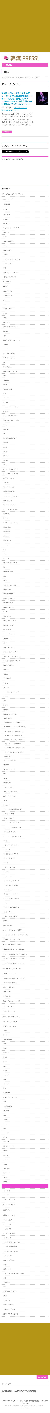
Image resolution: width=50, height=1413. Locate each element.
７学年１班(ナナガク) (9, 1199)
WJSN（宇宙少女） (9, 787)
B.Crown (5, 1052)
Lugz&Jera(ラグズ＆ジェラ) (11, 228)
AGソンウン (7, 322)
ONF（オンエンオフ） (9, 585)
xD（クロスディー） (9, 756)
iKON (5, 447)
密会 (4, 1286)
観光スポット (7, 1210)
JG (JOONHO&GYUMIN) (10, 469)
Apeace (5, 331)
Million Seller (7, 527)
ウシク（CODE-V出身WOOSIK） (13, 809)
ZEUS (5, 800)
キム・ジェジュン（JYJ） (12, 1001)
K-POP (5, 286)
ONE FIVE (6, 1142)
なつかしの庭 (7, 1224)
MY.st (5, 554)
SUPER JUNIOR (8, 669)
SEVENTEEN (7, 638)
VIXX (5, 773)
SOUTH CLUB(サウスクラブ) (11, 656)
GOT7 (5, 424)
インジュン (6, 805)
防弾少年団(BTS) (8, 925)
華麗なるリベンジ (8, 1304)
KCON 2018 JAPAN (9, 491)
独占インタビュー (9, 1205)
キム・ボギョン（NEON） (11, 831)
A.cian (5, 313)
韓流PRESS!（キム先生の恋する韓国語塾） (26, 1401)
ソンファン (6, 849)
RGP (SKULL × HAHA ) (10, 620)
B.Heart (5, 1057)
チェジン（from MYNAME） (11, 854)
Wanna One (7, 782)
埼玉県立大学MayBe (9, 987)
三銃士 (5, 1264)
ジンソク (6, 840)
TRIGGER (6, 687)
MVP (4, 549)
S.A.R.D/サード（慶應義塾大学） (13, 743)
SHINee (5, 643)
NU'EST (5, 580)
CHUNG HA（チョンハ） (10, 371)
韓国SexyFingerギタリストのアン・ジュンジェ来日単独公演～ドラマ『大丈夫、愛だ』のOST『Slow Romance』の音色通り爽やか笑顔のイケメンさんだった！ (17, 98)
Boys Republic (7, 367)
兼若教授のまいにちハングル (11, 939)
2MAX (5, 1030)
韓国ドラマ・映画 (9, 1215)
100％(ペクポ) (7, 291)
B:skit (5, 1070)
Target (5, 1164)
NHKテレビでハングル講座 (12, 944)
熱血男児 (6, 920)
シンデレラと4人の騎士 (10, 1246)
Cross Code (6, 223)
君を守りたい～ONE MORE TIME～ (13, 1273)
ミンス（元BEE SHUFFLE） (11, 907)
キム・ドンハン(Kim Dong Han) (12, 827)
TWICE (5, 696)
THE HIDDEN (7, 678)
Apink (5, 335)
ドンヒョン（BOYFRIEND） (11, 880)
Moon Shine (7, 540)
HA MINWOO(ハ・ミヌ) (10, 438)
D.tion (5, 1088)
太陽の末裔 (6, 1282)
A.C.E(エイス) (7, 309)
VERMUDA (6, 1173)
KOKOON (6, 1124)
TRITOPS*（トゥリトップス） (12, 692)
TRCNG (5, 683)
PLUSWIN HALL (8, 603)
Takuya (5, 245)
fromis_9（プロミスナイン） (11, 407)
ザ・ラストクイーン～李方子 (11, 1242)
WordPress (18, 1405)
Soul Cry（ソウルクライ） (11, 652)
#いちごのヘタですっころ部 (12, 194)
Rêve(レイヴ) (7, 616)
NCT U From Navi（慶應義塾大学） (13, 735)
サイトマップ (6, 1384)
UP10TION (6, 765)
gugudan (6, 429)
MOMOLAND (7, 531)
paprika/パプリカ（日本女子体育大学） (14, 739)
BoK (4, 1079)
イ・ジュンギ (7, 1238)
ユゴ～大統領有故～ (9, 1260)
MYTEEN (6, 558)
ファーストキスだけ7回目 (10, 1251)
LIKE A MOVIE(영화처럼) (10, 509)
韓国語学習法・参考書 (10, 1314)
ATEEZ (5, 349)
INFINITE (6, 460)
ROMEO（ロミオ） (9, 625)
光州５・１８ (7, 1269)
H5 (4, 433)
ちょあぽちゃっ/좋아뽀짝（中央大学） (14, 978)
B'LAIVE (5, 219)
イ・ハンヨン (7, 1191)
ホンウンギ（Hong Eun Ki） (11, 898)
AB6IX (5, 318)
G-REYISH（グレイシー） (11, 415)
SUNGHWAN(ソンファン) (12, 968)
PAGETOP (42, 1377)
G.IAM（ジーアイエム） (10, 1097)
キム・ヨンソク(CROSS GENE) (12, 836)
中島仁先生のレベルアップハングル (13, 963)
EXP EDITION (7, 398)
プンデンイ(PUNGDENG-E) (11, 894)
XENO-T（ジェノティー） (11, 791)
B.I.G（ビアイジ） (9, 199)
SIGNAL (5, 1150)
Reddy (5, 612)
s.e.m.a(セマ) (7, 629)
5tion (4, 1035)
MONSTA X (6, 536)
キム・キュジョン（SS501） (11, 822)
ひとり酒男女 (7, 1229)
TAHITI (5, 1159)
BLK (4, 362)
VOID (5, 778)
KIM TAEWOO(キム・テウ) (11, 496)
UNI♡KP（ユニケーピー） (11, 714)
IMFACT (5, 451)
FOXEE (5, 402)
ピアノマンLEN (7, 889)
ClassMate (6, 204)
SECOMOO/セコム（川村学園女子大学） (15, 748)
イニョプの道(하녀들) (9, 1233)
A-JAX (5, 304)
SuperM (5, 674)
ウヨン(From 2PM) (8, 814)
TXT (4, 701)
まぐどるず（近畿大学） (10, 760)
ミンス (5, 903)
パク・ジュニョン (9, 1011)
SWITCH (5, 1155)
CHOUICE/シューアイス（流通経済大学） (15, 727)
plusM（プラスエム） (9, 598)
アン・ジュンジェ (20, 107)
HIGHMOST (6, 1110)
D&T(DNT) (6, 1084)
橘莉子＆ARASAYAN (9, 277)
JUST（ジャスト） (8, 478)
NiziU (4, 576)
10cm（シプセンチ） (9, 295)
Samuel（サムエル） (9, 634)
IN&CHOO (6, 456)
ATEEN (5, 344)
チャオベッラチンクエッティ (11, 259)
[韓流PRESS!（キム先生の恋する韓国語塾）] (21, 58)
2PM (4, 300)
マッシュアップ (7, 263)
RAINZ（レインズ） (9, 607)
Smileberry (6, 237)
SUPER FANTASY (8, 241)
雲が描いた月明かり (9, 1309)
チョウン (6, 863)
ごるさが (6, 254)
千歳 (4, 268)
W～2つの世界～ (8, 1220)
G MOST (6, 411)
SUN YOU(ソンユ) (8, 665)
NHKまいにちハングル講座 (12, 930)
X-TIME (5, 1177)
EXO (4, 393)
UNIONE (5, 709)
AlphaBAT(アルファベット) (11, 326)
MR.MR (5, 545)
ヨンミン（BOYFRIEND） (11, 916)
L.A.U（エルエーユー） (10, 505)
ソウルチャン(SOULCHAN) (11, 845)
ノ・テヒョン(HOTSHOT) (10, 885)
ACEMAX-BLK (7, 1039)
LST (4, 1128)
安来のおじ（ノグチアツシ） (11, 272)
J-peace (5, 1119)
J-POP (5, 210)
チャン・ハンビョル (9, 858)
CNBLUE (6, 380)
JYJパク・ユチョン (9, 487)
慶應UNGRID (7, 991)
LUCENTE (6, 514)
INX (4, 1115)
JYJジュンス (7, 482)
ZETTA (5, 1182)
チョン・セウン (7, 876)
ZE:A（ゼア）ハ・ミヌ (10, 796)
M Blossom (6, 1133)
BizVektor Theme (29, 1405)
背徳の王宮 (6, 1300)
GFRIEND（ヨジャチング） (11, 420)
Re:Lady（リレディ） (9, 1146)
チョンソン (6, 872)
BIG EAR (6, 1075)
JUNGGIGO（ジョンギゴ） (11, 473)
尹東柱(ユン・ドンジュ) (10, 1291)
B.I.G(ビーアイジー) (9, 353)
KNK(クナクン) (7, 500)
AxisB (5, 1048)
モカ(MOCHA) (7, 912)
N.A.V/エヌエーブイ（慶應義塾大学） (14, 731)
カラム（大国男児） (9, 818)
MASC (5, 1137)
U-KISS (5, 705)
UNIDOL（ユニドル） (10, 973)
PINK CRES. (7, 232)
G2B (4, 1101)
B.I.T (4, 1066)
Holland (5, 442)
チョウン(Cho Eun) (9, 867)
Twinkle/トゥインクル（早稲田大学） (14, 752)
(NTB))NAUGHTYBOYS (10, 1021)
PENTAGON (7, 589)
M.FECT (5, 518)
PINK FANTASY (8, 594)
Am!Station (6, 214)
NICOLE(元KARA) (8, 571)
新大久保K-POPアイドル (19, 77)
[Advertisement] (25, 26)
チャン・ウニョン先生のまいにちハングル (15, 935)
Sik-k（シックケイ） (9, 647)
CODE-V (5, 384)
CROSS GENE (7, 389)
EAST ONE (6, 1093)
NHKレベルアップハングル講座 (14, 949)
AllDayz (5, 1044)
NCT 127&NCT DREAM (10, 562)
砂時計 (5, 1295)
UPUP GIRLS (7, 250)
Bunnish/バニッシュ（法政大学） (12, 722)
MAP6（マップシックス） (11, 522)
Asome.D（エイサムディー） (11, 340)
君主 (4, 1278)
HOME (3, 77)
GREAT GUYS (7, 1106)
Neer (4, 567)
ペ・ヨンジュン (7, 1255)
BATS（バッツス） (9, 718)
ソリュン (6, 1195)
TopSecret (6, 1168)
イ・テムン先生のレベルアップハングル (15, 954)
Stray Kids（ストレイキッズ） (12, 661)
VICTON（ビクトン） (9, 769)
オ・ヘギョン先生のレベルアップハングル (15, 958)
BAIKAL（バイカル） (9, 358)
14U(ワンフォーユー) (9, 1026)
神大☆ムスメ (7, 996)
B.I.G (5, 1061)
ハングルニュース (9, 1006)
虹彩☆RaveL (7, 281)
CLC (4, 375)
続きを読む (7, 131)
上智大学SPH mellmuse (10, 982)
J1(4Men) (6, 465)
